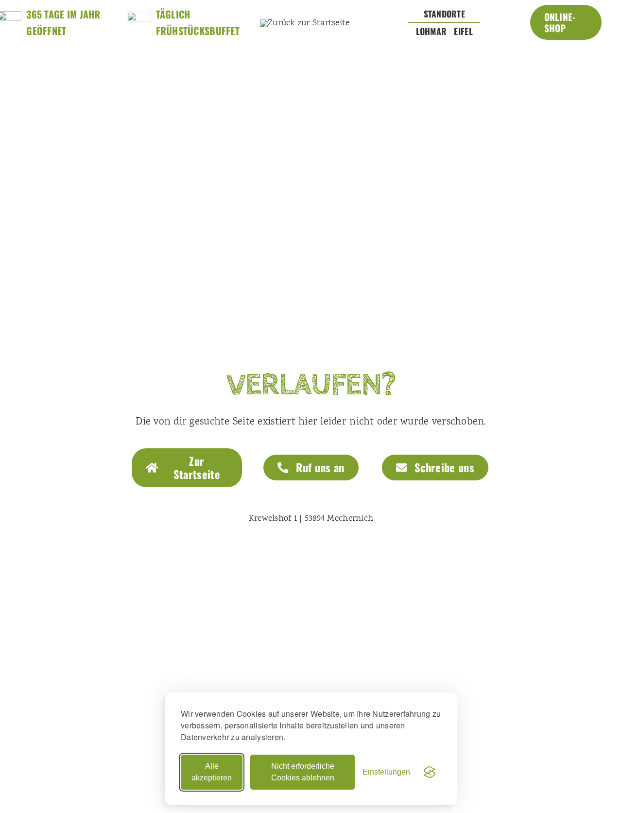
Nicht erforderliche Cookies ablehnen (302, 772)
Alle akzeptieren (211, 772)
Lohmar (431, 31)
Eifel (463, 31)
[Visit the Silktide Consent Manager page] (429, 772)
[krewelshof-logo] (305, 23)
